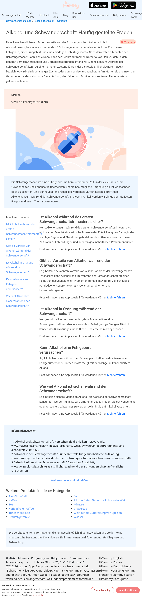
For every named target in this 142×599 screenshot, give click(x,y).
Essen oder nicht (44, 20)
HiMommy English (111, 558)
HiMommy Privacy (77, 570)
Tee (11, 504)
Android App (45, 570)
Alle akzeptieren (128, 590)
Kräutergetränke (19, 517)
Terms (60, 570)
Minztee (79, 504)
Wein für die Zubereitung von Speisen (98, 513)
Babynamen (119, 15)
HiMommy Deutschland (114, 566)
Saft (76, 496)
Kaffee (13, 500)
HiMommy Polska (110, 562)
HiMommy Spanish (122, 575)
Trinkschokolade (19, 513)
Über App (56, 15)
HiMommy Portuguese (113, 579)
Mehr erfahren (116, 249)
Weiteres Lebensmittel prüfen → (71, 480)
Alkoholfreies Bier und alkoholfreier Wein (100, 500)
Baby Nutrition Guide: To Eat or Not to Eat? (48, 575)
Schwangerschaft (11, 15)
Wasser (78, 517)
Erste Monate (30, 15)
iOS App (30, 570)
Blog (65, 15)
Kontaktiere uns (78, 15)
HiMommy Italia (109, 570)
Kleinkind (44, 15)
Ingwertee (80, 508)
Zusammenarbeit (99, 15)
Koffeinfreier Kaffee (21, 508)
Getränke (62, 20)
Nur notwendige (102, 590)
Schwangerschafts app (18, 20)
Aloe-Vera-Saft (18, 496)
